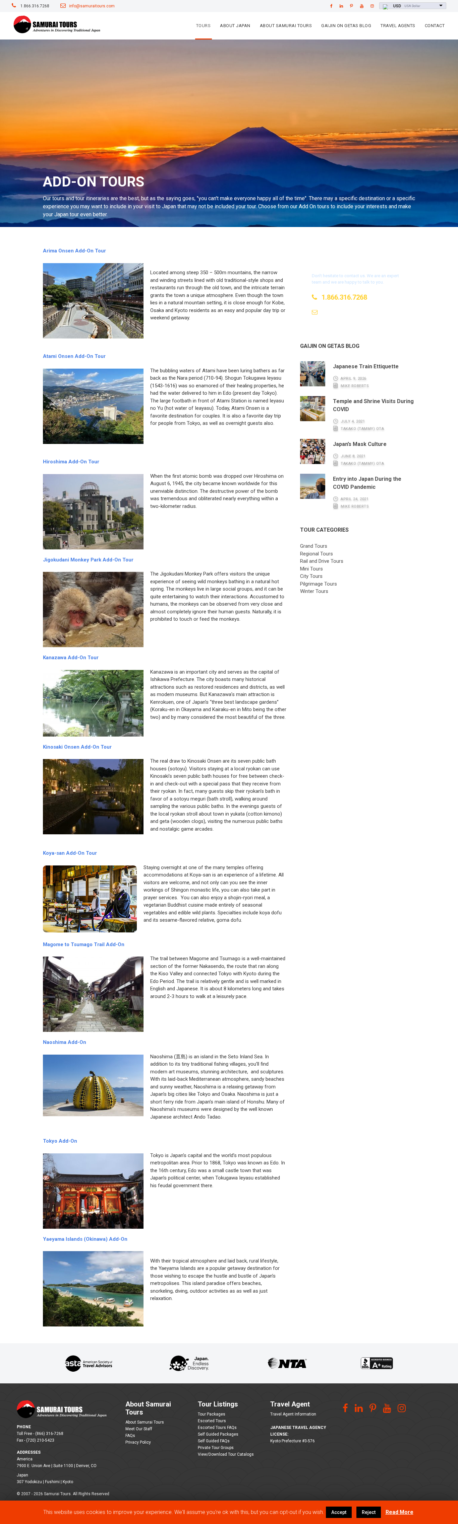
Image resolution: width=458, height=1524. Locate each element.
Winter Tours (314, 591)
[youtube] (361, 6)
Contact (435, 25)
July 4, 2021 (353, 421)
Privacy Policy (138, 1442)
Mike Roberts (355, 386)
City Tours (311, 576)
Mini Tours (311, 569)
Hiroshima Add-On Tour (71, 462)
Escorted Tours (212, 1421)
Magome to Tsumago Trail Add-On (83, 944)
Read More (399, 1512)
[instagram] (372, 6)
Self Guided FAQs (214, 1441)
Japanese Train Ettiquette (366, 366)
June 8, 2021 (353, 456)
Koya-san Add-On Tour (70, 853)
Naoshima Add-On (64, 1042)
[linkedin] (341, 6)
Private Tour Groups (216, 1447)
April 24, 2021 (354, 499)
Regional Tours (316, 554)
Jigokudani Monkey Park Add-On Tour (88, 560)
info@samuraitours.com (92, 6)
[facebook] (331, 6)
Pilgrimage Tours (318, 584)
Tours (203, 25)
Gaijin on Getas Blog (346, 25)
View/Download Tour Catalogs (226, 1454)
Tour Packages (211, 1414)
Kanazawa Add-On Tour (71, 658)
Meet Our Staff (138, 1429)
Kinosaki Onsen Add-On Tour (77, 747)
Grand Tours (313, 546)
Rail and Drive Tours (321, 561)
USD (397, 6)
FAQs (130, 1435)
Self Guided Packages (218, 1434)
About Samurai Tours (286, 25)
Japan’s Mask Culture (360, 444)
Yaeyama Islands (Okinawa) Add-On (86, 1239)
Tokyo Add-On (60, 1141)
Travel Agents (398, 25)
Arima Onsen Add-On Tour (74, 251)
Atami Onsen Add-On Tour (74, 356)
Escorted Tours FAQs (217, 1427)
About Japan (235, 25)
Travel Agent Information (293, 1414)
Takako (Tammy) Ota (362, 429)
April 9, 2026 (353, 378)
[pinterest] (351, 6)
